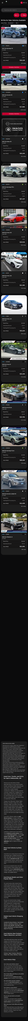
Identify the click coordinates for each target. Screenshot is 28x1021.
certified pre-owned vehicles (12, 833)
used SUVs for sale (14, 858)
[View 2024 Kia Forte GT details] (14, 350)
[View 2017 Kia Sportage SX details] (14, 34)
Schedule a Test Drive (14, 67)
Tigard (9, 953)
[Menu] (2, 2)
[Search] (26, 3)
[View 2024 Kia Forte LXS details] (14, 261)
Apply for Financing (8, 928)
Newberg (16, 954)
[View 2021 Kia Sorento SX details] (14, 80)
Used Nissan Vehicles (13, 923)
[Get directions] (24, 3)
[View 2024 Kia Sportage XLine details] (14, 436)
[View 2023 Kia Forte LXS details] (14, 304)
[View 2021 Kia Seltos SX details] (14, 127)
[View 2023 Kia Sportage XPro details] (14, 172)
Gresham (14, 953)
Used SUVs (17, 925)
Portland (6, 953)
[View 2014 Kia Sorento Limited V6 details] (14, 479)
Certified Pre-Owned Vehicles (10, 922)
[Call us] (21, 3)
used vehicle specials (12, 834)
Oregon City (6, 954)
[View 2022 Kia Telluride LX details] (14, 522)
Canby (11, 954)
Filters (24, 15)
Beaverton (19, 953)
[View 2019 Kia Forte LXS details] (14, 218)
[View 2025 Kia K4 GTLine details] (14, 393)
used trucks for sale (18, 869)
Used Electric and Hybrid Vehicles (15, 927)
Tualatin (20, 954)
